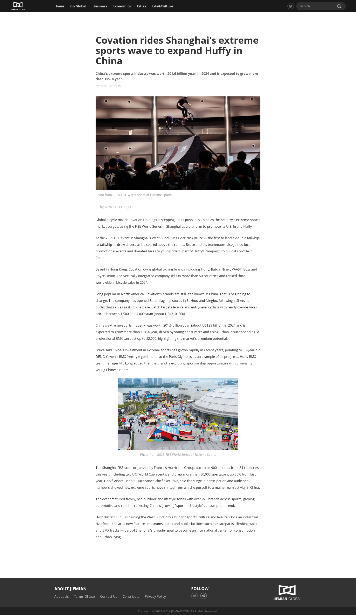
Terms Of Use (84, 596)
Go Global (78, 6)
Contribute (131, 596)
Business (100, 6)
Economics (122, 6)
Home (59, 6)
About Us (61, 596)
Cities (141, 6)
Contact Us (108, 596)
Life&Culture (162, 6)
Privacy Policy (155, 596)
